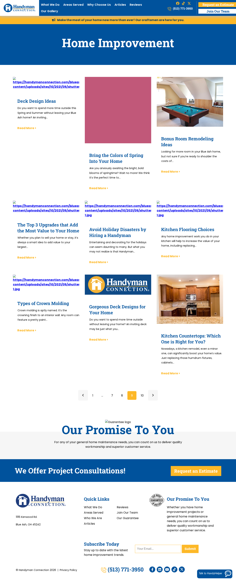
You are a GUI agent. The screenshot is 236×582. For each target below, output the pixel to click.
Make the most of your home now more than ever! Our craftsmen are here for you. (120, 20)
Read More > (26, 128)
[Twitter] (182, 569)
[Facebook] (152, 569)
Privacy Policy (68, 570)
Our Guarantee (128, 518)
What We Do (50, 5)
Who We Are (93, 518)
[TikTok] (174, 569)
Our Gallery (49, 11)
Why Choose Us (99, 5)
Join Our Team (127, 512)
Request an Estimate (196, 471)
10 (142, 395)
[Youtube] (167, 569)
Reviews (136, 5)
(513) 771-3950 (182, 8)
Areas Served (73, 5)
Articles (120, 5)
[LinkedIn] (160, 569)
